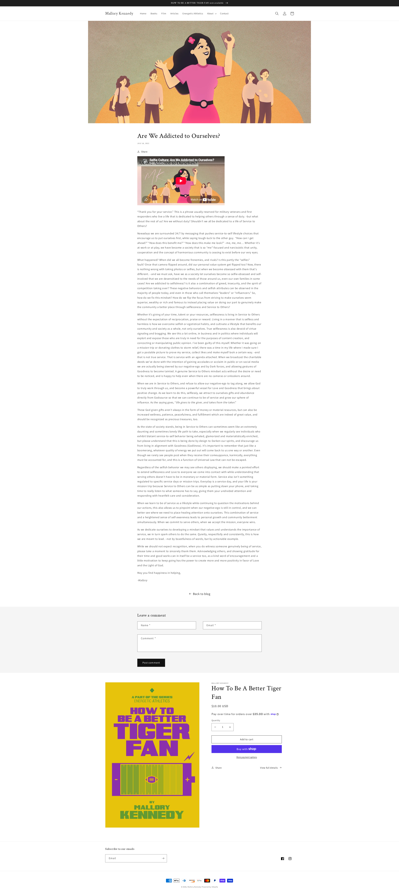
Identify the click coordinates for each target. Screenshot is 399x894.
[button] (211, 13)
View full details (269, 767)
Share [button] (144, 151)
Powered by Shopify (210, 887)
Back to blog (201, 594)
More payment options (246, 757)
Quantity (216, 720)
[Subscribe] (163, 858)
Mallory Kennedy (194, 887)
